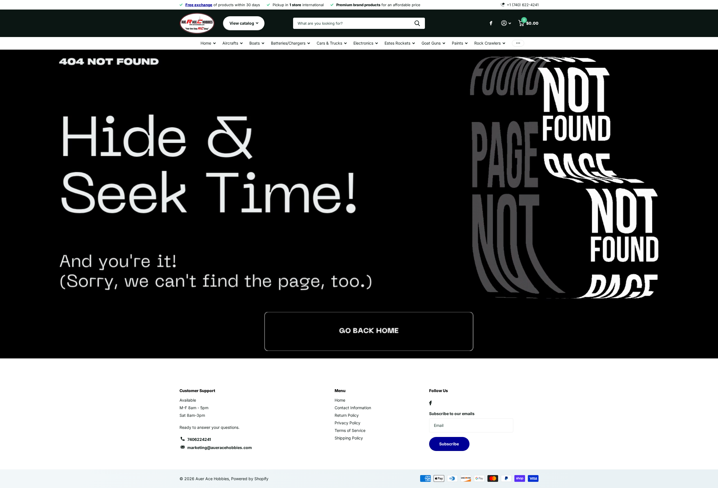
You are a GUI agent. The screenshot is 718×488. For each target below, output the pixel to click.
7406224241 (199, 439)
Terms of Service (350, 430)
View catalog (242, 23)
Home (340, 400)
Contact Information (353, 407)
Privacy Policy (347, 422)
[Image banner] (359, 204)
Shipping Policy (349, 438)
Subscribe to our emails (452, 413)
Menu (340, 390)
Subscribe (449, 443)
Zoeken (417, 23)
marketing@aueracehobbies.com (219, 447)
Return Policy (347, 415)
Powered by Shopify (249, 478)
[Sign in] (506, 23)
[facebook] (430, 403)
